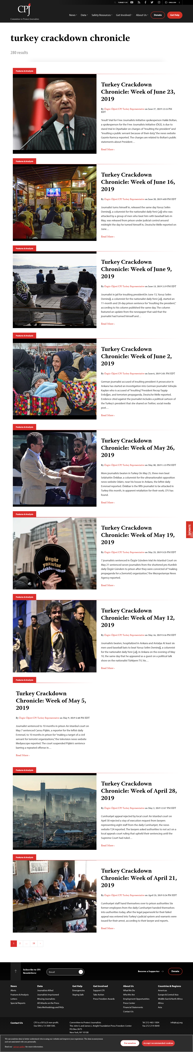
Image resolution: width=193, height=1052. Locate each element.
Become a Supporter (149, 971)
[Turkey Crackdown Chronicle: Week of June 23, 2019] (138, 114)
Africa (160, 1003)
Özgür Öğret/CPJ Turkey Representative (124, 109)
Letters (14, 998)
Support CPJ (99, 990)
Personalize (130, 1043)
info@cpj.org (176, 1022)
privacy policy (19, 1047)
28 (34, 944)
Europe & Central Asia (168, 994)
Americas (162, 990)
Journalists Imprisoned (48, 994)
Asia (160, 1007)
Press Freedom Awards (104, 998)
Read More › (108, 149)
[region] (96, 1043)
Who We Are (129, 994)
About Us (128, 986)
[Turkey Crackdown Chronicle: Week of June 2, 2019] (138, 379)
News (14, 986)
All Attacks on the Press (48, 1003)
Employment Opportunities (136, 998)
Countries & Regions (169, 986)
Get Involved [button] (123, 15)
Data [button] (83, 15)
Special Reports (18, 1003)
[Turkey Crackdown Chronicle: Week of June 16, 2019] (138, 202)
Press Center (129, 1003)
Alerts (13, 990)
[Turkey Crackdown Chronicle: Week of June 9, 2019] (138, 289)
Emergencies (78, 990)
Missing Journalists (46, 998)
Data (40, 986)
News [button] (72, 15)
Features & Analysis (24, 71)
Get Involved (100, 986)
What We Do (129, 990)
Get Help (174, 14)
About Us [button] (141, 15)
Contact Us (128, 1011)
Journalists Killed (45, 990)
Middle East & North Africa (170, 998)
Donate (158, 14)
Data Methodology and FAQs (50, 1007)
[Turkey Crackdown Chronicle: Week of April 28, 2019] (138, 811)
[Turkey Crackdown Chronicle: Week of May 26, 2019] (138, 468)
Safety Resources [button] (101, 15)
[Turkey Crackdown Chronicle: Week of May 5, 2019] (53, 722)
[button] (179, 2)
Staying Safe (78, 994)
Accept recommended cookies (158, 1043)
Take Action (98, 994)
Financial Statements (133, 1007)
